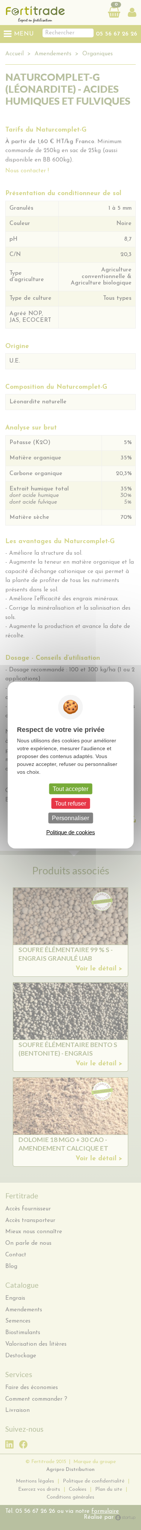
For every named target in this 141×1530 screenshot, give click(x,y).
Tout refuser (70, 803)
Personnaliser (70, 818)
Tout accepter (70, 788)
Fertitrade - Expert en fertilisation (46, 14)
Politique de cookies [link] (70, 832)
